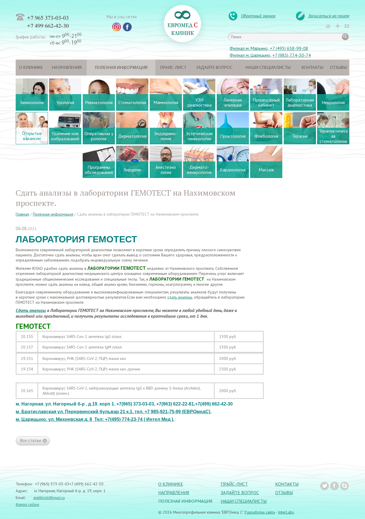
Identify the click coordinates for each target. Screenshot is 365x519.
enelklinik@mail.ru (49, 497)
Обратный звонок (258, 16)
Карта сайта (27, 504)
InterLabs (286, 512)
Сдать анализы (31, 310)
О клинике (31, 68)
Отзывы (338, 68)
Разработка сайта (260, 512)
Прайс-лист (173, 68)
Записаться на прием (328, 16)
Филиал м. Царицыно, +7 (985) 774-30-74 (270, 55)
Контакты (312, 68)
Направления (67, 68)
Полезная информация (121, 68)
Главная (22, 214)
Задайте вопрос (214, 68)
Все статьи (30, 440)
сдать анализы (179, 297)
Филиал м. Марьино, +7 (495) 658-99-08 (269, 48)
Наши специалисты (268, 68)
